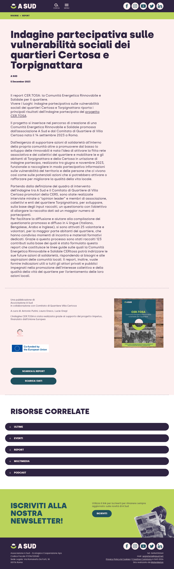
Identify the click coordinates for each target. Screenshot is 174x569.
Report (26, 16)
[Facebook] (126, 6)
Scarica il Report (33, 371)
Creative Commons (142, 559)
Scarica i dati (33, 381)
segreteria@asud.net (152, 556)
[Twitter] (151, 6)
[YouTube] (143, 6)
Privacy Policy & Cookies (118, 559)
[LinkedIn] (159, 6)
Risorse (15, 16)
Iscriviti (102, 513)
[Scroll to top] (167, 565)
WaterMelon (157, 562)
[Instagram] (135, 6)
